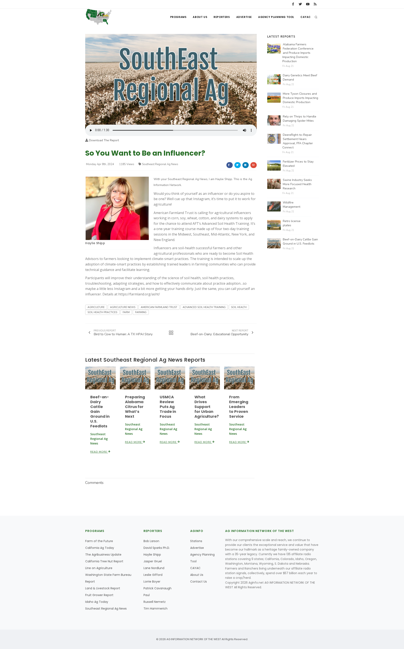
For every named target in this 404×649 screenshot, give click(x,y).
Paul (147, 595)
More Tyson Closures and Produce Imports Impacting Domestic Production (300, 98)
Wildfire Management (291, 205)
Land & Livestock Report (102, 588)
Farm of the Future (99, 541)
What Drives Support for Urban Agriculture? (206, 406)
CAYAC (305, 17)
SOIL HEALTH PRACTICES (102, 312)
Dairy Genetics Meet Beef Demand (300, 77)
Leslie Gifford (153, 575)
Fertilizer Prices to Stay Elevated (298, 164)
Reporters (222, 17)
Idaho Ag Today (96, 602)
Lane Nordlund (154, 568)
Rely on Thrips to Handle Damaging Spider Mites (299, 118)
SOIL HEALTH (239, 307)
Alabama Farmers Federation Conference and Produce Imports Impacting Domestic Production (298, 52)
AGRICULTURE (96, 307)
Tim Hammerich (155, 608)
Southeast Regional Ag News (160, 164)
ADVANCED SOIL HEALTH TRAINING (204, 307)
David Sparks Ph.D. (157, 548)
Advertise (244, 17)
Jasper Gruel (153, 561)
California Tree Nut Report (104, 561)
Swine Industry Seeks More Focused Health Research (297, 184)
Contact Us (198, 581)
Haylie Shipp (95, 243)
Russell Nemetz (155, 602)
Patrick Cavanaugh (157, 588)
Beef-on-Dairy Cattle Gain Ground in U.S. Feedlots (300, 241)
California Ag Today (99, 548)
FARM (126, 312)
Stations (196, 541)
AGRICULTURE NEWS (122, 307)
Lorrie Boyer (152, 581)
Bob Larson (151, 541)
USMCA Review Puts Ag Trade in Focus (168, 406)
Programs (178, 17)
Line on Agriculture (98, 568)
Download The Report (103, 140)
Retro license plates (291, 223)
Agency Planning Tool (276, 17)
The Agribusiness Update (103, 554)
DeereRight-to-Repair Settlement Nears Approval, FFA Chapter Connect (297, 141)
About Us (200, 17)
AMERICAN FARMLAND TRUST (159, 307)
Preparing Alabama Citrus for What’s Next (135, 406)
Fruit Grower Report (99, 595)
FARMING (140, 312)
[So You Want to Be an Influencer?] (171, 79)
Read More (99, 452)
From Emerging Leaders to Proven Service (238, 406)
